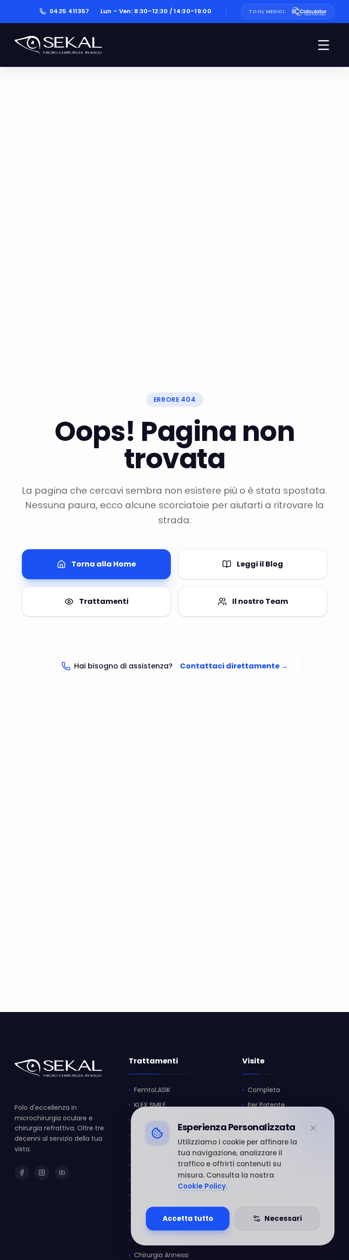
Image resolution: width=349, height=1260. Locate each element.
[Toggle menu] (323, 45)
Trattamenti (104, 601)
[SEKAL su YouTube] (62, 1172)
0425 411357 (70, 11)
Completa (261, 1089)
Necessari (283, 1218)
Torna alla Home (103, 564)
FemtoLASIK (149, 1089)
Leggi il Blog (260, 564)
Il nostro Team (260, 601)
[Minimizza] (313, 1128)
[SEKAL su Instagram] (42, 1172)
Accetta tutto (188, 1218)
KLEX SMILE (147, 1104)
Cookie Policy (202, 1186)
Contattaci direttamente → (234, 666)
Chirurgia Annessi (159, 1255)
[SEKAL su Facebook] (22, 1172)
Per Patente (263, 1104)
